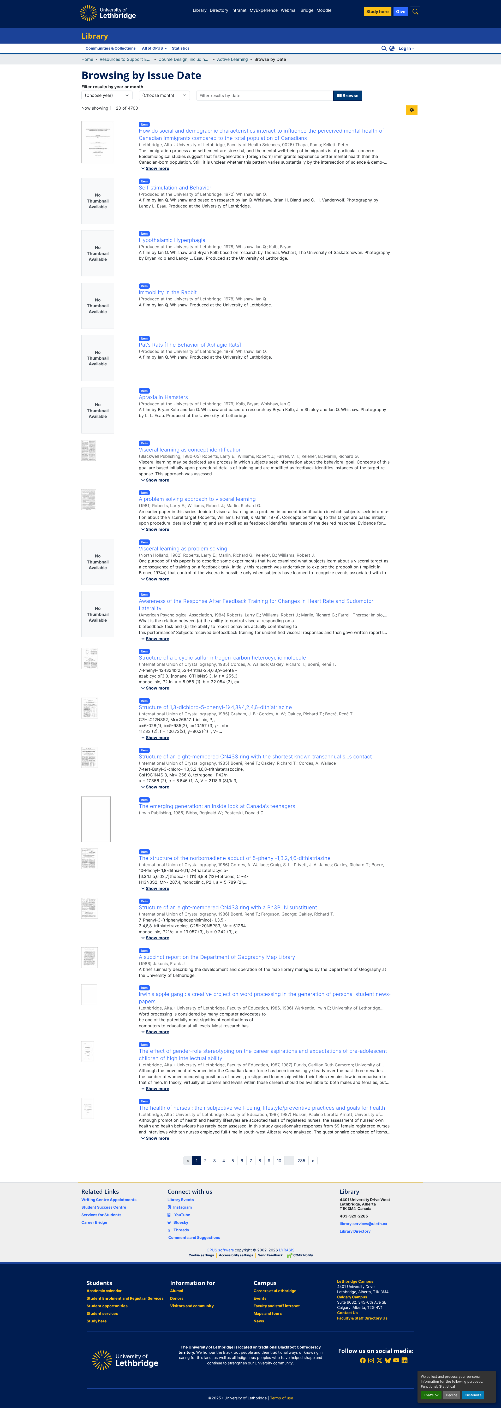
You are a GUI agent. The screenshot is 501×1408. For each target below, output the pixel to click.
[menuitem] (154, 48)
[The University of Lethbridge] (125, 1359)
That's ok (431, 1395)
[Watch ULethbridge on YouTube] (396, 1360)
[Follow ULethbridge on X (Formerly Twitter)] (379, 1360)
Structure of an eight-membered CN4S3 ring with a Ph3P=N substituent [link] (228, 907)
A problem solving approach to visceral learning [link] (197, 499)
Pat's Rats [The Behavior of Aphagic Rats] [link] (190, 345)
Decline (451, 1395)
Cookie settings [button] (201, 1255)
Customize (473, 1395)
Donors (176, 1298)
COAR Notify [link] (303, 1255)
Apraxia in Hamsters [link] (163, 397)
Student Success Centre (103, 1207)
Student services (102, 1313)
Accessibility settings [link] (236, 1255)
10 (279, 1160)
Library (200, 10)
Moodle (324, 10)
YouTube (182, 1215)
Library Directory (355, 1231)
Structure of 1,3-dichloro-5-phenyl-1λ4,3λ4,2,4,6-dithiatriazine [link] (215, 707)
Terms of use (281, 1398)
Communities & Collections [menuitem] (111, 48)
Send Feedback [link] (270, 1255)
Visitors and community (192, 1306)
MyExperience (264, 10)
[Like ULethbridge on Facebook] (363, 1360)
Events (260, 1298)
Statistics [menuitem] (180, 48)
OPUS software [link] (220, 1250)
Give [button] (400, 11)
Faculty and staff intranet (277, 1306)
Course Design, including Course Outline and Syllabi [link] (184, 59)
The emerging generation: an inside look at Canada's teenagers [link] (217, 806)
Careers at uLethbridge (275, 1290)
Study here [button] (377, 11)
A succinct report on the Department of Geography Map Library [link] (217, 957)
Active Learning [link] (232, 59)
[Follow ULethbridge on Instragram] (371, 1360)
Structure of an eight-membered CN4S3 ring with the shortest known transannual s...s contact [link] (255, 756)
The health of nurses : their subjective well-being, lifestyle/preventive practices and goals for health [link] (262, 1108)
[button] (415, 11)
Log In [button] (405, 48)
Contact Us (347, 1312)
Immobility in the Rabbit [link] (168, 292)
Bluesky (180, 1222)
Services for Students (101, 1215)
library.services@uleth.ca (363, 1223)
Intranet (239, 10)
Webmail (289, 10)
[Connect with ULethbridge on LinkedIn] (404, 1360)
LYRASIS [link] (286, 1250)
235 (301, 1160)
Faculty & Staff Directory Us (362, 1318)
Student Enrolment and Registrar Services (125, 1298)
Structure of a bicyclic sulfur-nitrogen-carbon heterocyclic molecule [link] (222, 658)
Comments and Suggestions (194, 1237)
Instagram (182, 1207)
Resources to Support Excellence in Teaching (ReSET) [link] (126, 59)
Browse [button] (350, 95)
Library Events (181, 1199)
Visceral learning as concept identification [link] (190, 450)
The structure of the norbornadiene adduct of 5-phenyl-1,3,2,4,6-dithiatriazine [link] (235, 858)
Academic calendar (104, 1290)
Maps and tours (268, 1313)
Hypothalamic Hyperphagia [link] (172, 240)
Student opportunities (107, 1306)
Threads (181, 1230)
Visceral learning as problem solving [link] (183, 548)
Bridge (307, 10)
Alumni (176, 1290)
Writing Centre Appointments (108, 1199)
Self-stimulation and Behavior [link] (175, 188)
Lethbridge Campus (355, 1281)
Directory (219, 10)
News (259, 1321)
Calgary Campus (352, 1297)
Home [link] (87, 59)
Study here (97, 1321)
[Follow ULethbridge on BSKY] (388, 1360)
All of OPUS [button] (152, 48)
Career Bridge (94, 1222)
